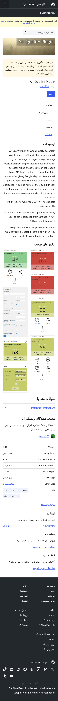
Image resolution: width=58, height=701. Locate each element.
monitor (16, 490)
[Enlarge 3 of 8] (51, 301)
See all (6, 525)
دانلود (51, 94)
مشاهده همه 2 (9, 484)
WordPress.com (45, 634)
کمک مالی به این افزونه (44, 568)
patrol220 (44, 86)
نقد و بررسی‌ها (45, 112)
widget (7, 496)
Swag (23, 625)
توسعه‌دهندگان (48, 620)
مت (52, 639)
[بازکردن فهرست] (4, 4)
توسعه (49, 126)
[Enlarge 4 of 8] (51, 339)
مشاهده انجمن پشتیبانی (44, 547)
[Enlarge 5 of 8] (24, 252)
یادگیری (51, 610)
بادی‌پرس (49, 649)
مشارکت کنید (21, 610)
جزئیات (48, 104)
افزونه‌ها (24, 595)
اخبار (53, 590)
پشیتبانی (51, 615)
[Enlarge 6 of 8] (24, 291)
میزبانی (51, 595)
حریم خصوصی (48, 600)
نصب (49, 119)
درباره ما (51, 585)
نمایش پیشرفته (48, 504)
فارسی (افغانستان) (39, 662)
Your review (49, 525)
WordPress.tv (46, 625)
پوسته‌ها (24, 590)
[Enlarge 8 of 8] (24, 369)
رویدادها (24, 615)
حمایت (23, 620)
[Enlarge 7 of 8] (24, 343)
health (24, 490)
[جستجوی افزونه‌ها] (25, 32)
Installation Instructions (43, 408)
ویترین (25, 585)
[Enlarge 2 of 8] (51, 277)
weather (15, 496)
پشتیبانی (48, 134)
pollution (7, 490)
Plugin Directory (47, 13)
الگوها (25, 600)
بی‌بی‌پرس (49, 644)
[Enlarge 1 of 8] (51, 252)
